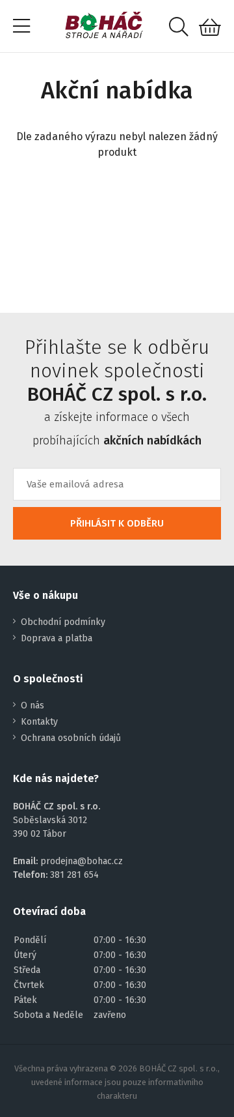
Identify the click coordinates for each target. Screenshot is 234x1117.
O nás (32, 705)
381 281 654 (74, 874)
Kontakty (39, 721)
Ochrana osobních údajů (71, 738)
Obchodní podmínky (63, 622)
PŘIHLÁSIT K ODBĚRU (117, 523)
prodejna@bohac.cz (81, 861)
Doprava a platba (56, 638)
